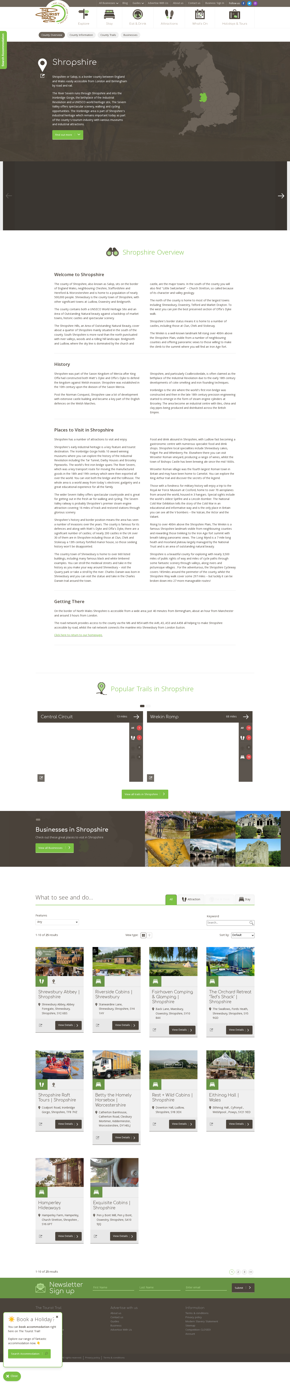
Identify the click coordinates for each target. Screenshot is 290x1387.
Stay (247, 899)
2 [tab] (148, 706)
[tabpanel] (50, 195)
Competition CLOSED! (198, 1330)
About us (178, 3)
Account (190, 1334)
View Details (65, 1025)
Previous (9, 195)
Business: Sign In (214, 3)
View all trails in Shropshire (141, 794)
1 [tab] (142, 706)
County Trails (108, 35)
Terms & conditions (197, 1313)
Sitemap (190, 1326)
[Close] (57, 1316)
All (171, 899)
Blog (125, 3)
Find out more (64, 135)
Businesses (130, 35)
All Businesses (107, 3)
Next (281, 195)
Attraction (194, 899)
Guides (136, 3)
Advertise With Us (158, 3)
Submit (239, 1288)
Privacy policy (193, 1317)
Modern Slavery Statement (201, 1322)
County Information (81, 35)
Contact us (194, 3)
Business (116, 1326)
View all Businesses (50, 848)
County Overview (51, 35)
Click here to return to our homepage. (78, 635)
